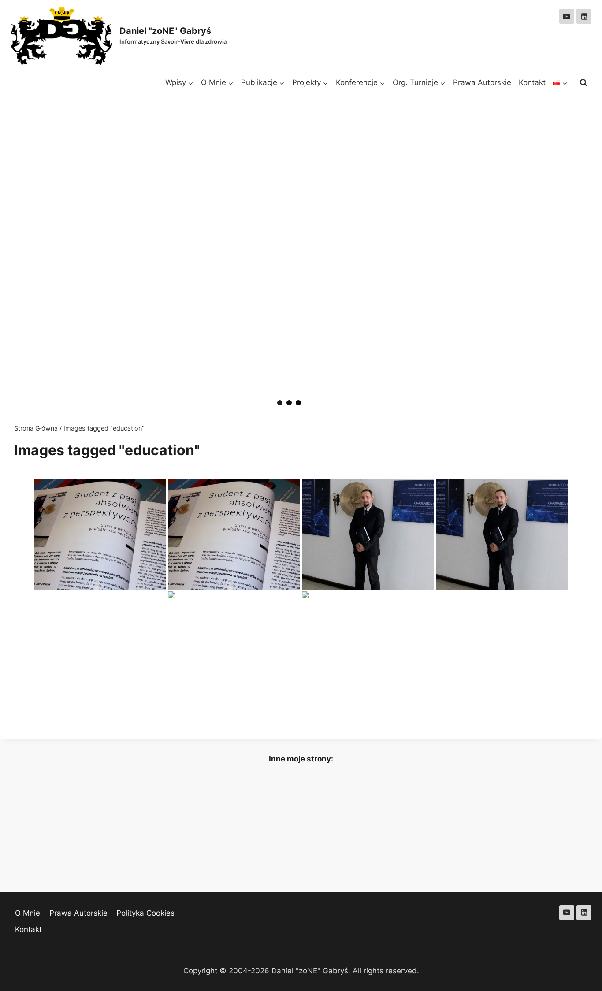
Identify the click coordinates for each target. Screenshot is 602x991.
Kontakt (532, 82)
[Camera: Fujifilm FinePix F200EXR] (100, 534)
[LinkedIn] (583, 16)
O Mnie (27, 913)
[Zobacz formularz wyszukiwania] (583, 83)
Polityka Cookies (145, 913)
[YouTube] (566, 16)
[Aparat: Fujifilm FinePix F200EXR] (234, 534)
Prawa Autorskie (482, 82)
